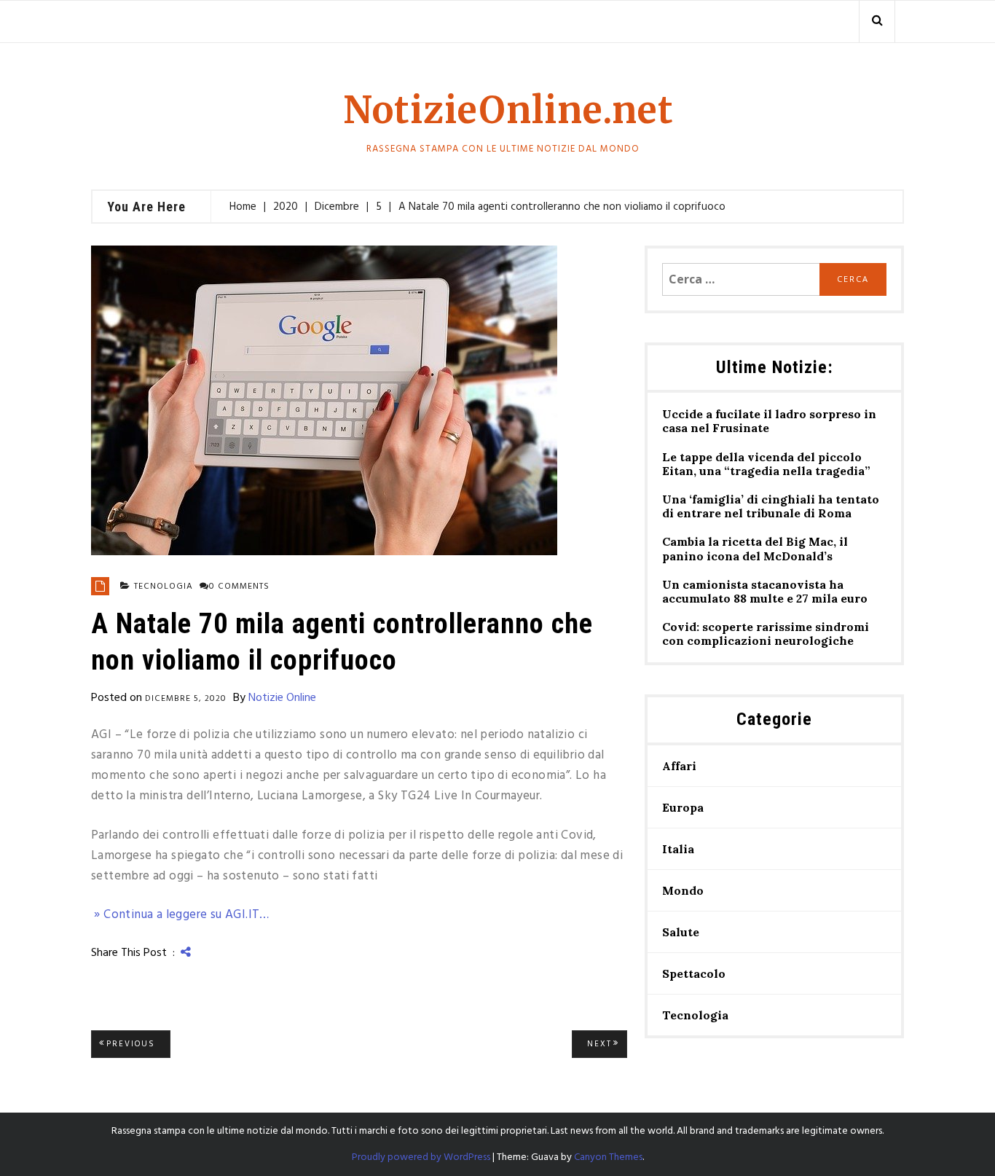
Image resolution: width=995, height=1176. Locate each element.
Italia (678, 849)
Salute (680, 932)
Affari (679, 765)
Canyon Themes (608, 1157)
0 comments (239, 586)
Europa (683, 807)
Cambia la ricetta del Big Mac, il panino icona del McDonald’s (755, 548)
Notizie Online (282, 698)
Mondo (683, 890)
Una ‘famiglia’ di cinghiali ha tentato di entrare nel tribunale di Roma (770, 506)
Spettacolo (693, 973)
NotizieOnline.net (508, 110)
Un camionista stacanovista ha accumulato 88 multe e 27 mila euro (765, 591)
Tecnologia (163, 586)
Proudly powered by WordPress (421, 1157)
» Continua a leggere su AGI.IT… (180, 915)
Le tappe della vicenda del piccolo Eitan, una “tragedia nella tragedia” (766, 464)
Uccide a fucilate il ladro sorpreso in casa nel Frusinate (769, 421)
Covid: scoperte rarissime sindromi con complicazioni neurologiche (765, 634)
